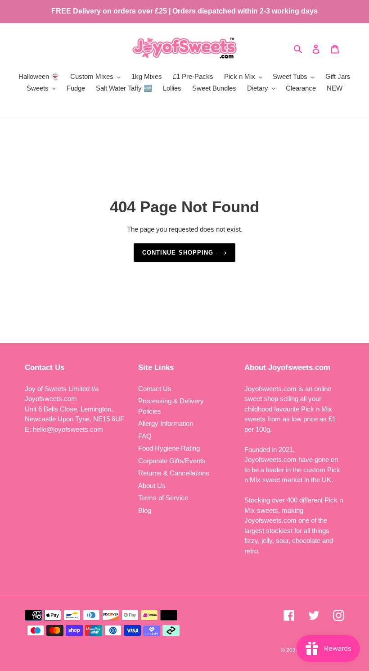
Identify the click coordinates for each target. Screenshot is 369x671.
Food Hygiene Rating (169, 448)
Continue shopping (177, 252)
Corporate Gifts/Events (172, 461)
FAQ (145, 436)
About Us (152, 485)
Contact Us (154, 389)
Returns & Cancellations (173, 473)
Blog (144, 510)
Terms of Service (163, 498)
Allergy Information (165, 423)
